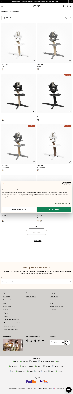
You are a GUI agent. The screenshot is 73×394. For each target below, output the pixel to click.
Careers (52, 303)
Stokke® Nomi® (14, 11)
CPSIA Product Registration (11, 319)
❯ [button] (71, 1)
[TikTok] (40, 341)
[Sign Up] (70, 282)
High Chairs (4, 11)
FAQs (4, 303)
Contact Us (6, 309)
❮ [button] (1, 1)
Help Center (6, 296)
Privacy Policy (13, 388)
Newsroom (53, 309)
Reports (52, 313)
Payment (5, 316)
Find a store (53, 336)
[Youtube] (44, 341)
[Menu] (2, 6)
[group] (36, 1)
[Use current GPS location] (63, 342)
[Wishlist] (67, 6)
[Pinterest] (36, 341)
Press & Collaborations (56, 306)
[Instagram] (32, 341)
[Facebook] (28, 341)
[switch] (69, 1)
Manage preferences (61, 203)
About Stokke (54, 296)
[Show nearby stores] (67, 342)
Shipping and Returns (9, 313)
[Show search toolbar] (63, 6)
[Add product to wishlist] (34, 61)
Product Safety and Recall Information (10, 330)
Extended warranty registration (12, 322)
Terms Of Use (37, 388)
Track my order (7, 300)
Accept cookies (54, 209)
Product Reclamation (9, 326)
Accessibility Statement (25, 388)
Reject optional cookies (19, 209)
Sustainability (53, 300)
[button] (18, 45)
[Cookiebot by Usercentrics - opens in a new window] (63, 183)
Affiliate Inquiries (31, 296)
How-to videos (7, 306)
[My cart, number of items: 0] (71, 6)
